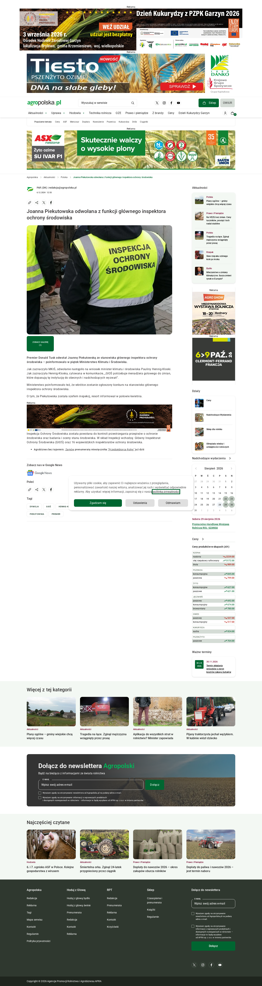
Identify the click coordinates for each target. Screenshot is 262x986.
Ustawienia (140, 503)
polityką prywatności (166, 491)
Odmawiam (173, 503)
